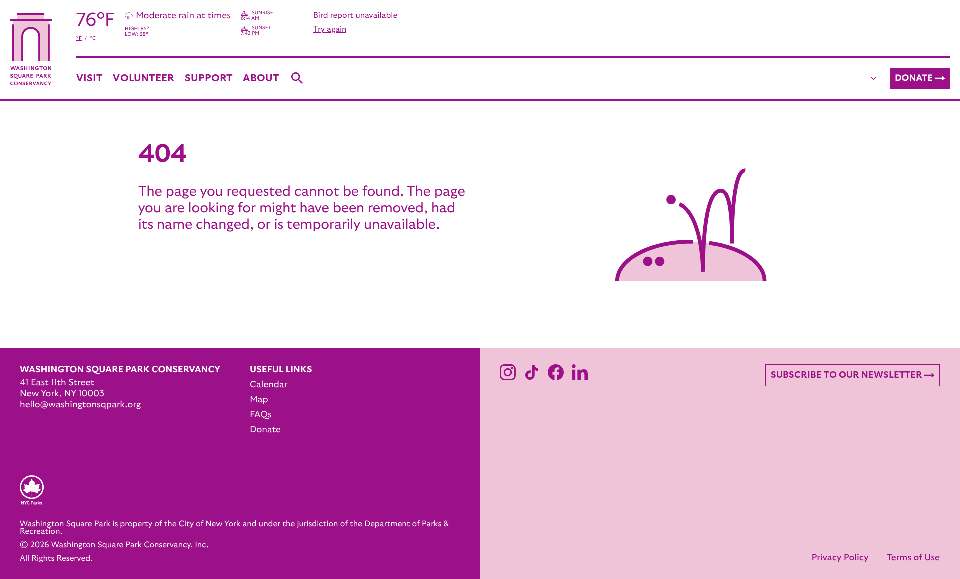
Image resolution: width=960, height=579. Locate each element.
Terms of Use (913, 557)
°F (79, 38)
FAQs (261, 414)
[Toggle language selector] (874, 78)
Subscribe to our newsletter (846, 375)
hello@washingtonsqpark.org (80, 404)
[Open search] (298, 78)
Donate (914, 78)
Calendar (269, 384)
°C (93, 38)
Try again (330, 29)
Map (259, 399)
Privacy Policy (840, 557)
